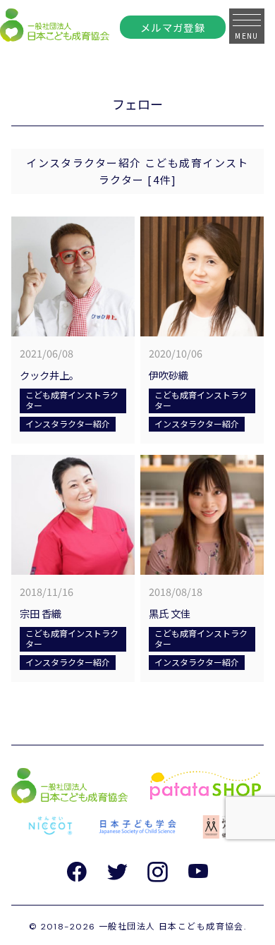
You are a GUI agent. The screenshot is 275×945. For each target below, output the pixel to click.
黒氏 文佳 (169, 613)
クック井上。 (49, 374)
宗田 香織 (40, 613)
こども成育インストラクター (71, 399)
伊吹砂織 (173, 374)
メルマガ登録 (173, 27)
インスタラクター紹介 (67, 423)
